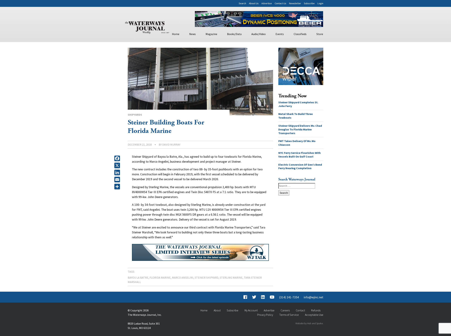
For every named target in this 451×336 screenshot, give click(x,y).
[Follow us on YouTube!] (272, 297)
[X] (118, 165)
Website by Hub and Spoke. (309, 323)
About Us (254, 3)
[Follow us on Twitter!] (254, 297)
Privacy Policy (265, 314)
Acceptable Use (314, 314)
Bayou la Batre (138, 277)
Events (280, 34)
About (217, 310)
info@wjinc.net (313, 297)
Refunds (315, 310)
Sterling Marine (231, 277)
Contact (300, 310)
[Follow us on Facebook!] (245, 297)
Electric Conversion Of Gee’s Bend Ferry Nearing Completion (300, 166)
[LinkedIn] (118, 172)
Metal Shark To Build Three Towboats (295, 115)
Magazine (211, 34)
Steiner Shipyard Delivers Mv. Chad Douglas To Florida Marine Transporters (300, 129)
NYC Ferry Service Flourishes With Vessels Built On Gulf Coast (299, 154)
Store (319, 34)
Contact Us (280, 3)
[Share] (118, 186)
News (192, 34)
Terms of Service (289, 314)
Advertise (266, 3)
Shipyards (135, 114)
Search (242, 3)
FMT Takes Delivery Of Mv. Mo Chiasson (297, 142)
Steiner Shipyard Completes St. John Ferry (298, 104)
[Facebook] (118, 158)
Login (320, 3)
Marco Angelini (182, 277)
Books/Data (234, 34)
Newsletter (295, 3)
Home (175, 34)
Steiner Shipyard (206, 277)
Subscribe (309, 3)
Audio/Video (258, 34)
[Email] (118, 179)
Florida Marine (160, 277)
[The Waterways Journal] (147, 27)
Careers (285, 310)
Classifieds (300, 34)
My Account (251, 310)
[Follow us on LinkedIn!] (263, 297)
